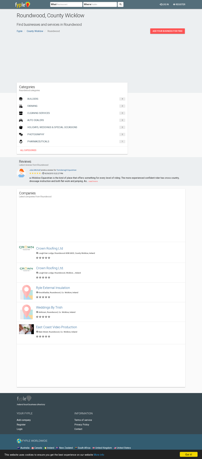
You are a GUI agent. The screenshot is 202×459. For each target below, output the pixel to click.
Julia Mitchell (35, 170)
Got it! (188, 454)
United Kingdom (103, 447)
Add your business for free (167, 31)
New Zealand (66, 447)
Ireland (50, 447)
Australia (24, 447)
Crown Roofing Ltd (49, 248)
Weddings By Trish (49, 307)
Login (19, 429)
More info (99, 454)
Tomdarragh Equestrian (66, 170)
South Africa (83, 447)
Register (180, 4)
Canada (38, 447)
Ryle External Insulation (53, 288)
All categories (28, 150)
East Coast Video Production (56, 327)
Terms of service (83, 420)
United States (123, 447)
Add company (24, 420)
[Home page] (22, 4)
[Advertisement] (101, 57)
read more (93, 181)
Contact (78, 429)
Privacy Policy (81, 424)
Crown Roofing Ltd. (50, 268)
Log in (165, 4)
